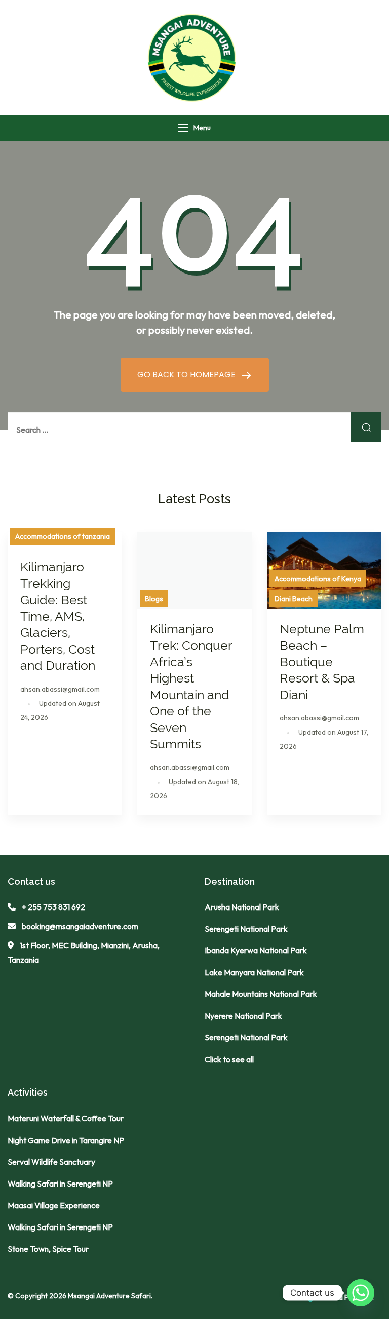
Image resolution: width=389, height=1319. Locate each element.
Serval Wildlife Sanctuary (51, 1162)
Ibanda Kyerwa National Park (256, 950)
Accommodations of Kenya (318, 578)
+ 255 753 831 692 (53, 907)
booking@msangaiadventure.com (80, 926)
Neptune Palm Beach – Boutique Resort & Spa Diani (322, 661)
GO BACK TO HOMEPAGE (187, 374)
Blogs (154, 598)
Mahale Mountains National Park (261, 994)
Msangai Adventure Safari (109, 1295)
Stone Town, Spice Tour (48, 1249)
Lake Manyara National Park (254, 972)
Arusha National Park (242, 907)
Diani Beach (294, 598)
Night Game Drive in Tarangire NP (66, 1140)
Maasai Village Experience (54, 1205)
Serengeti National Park (246, 929)
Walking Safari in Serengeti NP (60, 1183)
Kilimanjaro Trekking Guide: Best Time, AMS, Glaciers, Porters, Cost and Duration (59, 616)
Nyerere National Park (243, 1016)
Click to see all (229, 1059)
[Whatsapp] (360, 1292)
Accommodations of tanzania (62, 536)
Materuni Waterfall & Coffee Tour (66, 1118)
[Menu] (183, 128)
